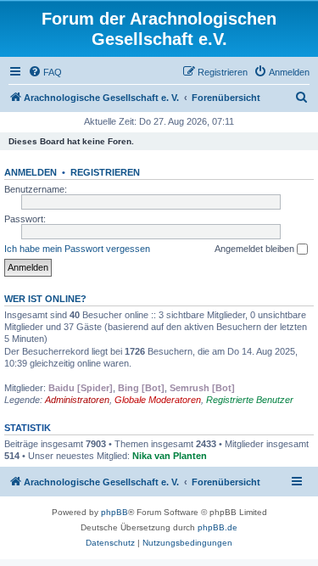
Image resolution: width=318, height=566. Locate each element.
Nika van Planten (169, 456)
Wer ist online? (45, 299)
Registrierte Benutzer (249, 400)
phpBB (114, 512)
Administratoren (77, 400)
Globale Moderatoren (157, 400)
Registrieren (105, 172)
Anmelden (30, 172)
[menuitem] (45, 72)
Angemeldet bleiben (256, 249)
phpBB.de (217, 527)
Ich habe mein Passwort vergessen (77, 249)
